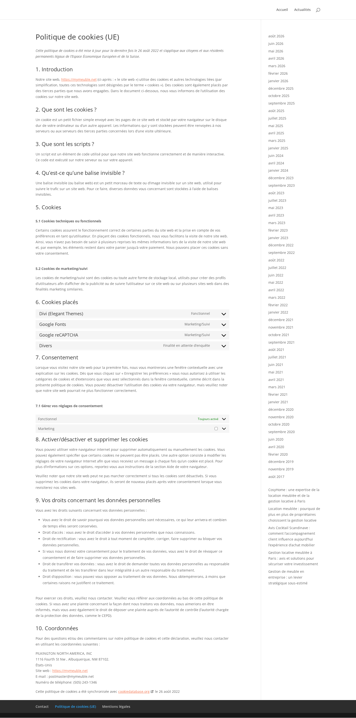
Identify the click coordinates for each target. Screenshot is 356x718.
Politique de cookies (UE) (75, 706)
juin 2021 (275, 364)
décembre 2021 (281, 319)
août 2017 (276, 476)
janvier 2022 (278, 312)
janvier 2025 (278, 148)
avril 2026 (276, 58)
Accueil (282, 10)
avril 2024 (276, 163)
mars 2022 (276, 297)
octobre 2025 (278, 95)
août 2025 (276, 110)
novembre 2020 (281, 417)
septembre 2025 (281, 103)
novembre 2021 (281, 327)
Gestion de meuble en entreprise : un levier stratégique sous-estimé (288, 577)
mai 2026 (275, 51)
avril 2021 (276, 379)
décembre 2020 (281, 409)
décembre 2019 (281, 461)
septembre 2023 (281, 185)
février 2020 (278, 454)
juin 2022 (275, 275)
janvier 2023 (278, 237)
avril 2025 (276, 133)
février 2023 (278, 230)
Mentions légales (116, 706)
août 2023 (276, 193)
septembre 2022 (281, 252)
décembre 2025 (281, 88)
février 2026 (278, 73)
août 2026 (276, 36)
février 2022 (278, 305)
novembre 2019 (281, 469)
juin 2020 (275, 439)
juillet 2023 (277, 200)
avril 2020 (276, 446)
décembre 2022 (281, 245)
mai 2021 (275, 372)
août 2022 (276, 260)
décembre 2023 (281, 178)
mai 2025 (275, 125)
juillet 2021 (277, 357)
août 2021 (276, 349)
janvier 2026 (278, 81)
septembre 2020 (281, 431)
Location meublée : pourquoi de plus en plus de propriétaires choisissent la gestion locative (294, 514)
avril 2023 (276, 215)
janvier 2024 (278, 170)
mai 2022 (275, 282)
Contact (42, 706)
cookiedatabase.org (134, 691)
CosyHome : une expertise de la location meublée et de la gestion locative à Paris (293, 495)
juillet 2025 (277, 118)
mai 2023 (275, 207)
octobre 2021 (278, 334)
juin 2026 (275, 43)
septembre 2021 (281, 342)
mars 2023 (276, 222)
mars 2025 (276, 140)
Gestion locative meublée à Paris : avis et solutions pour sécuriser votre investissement (293, 558)
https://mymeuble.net (79, 79)
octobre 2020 (278, 424)
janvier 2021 (278, 402)
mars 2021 (276, 387)
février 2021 (278, 394)
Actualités (302, 10)
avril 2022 (276, 290)
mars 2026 (276, 66)
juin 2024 (275, 155)
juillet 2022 (277, 267)
